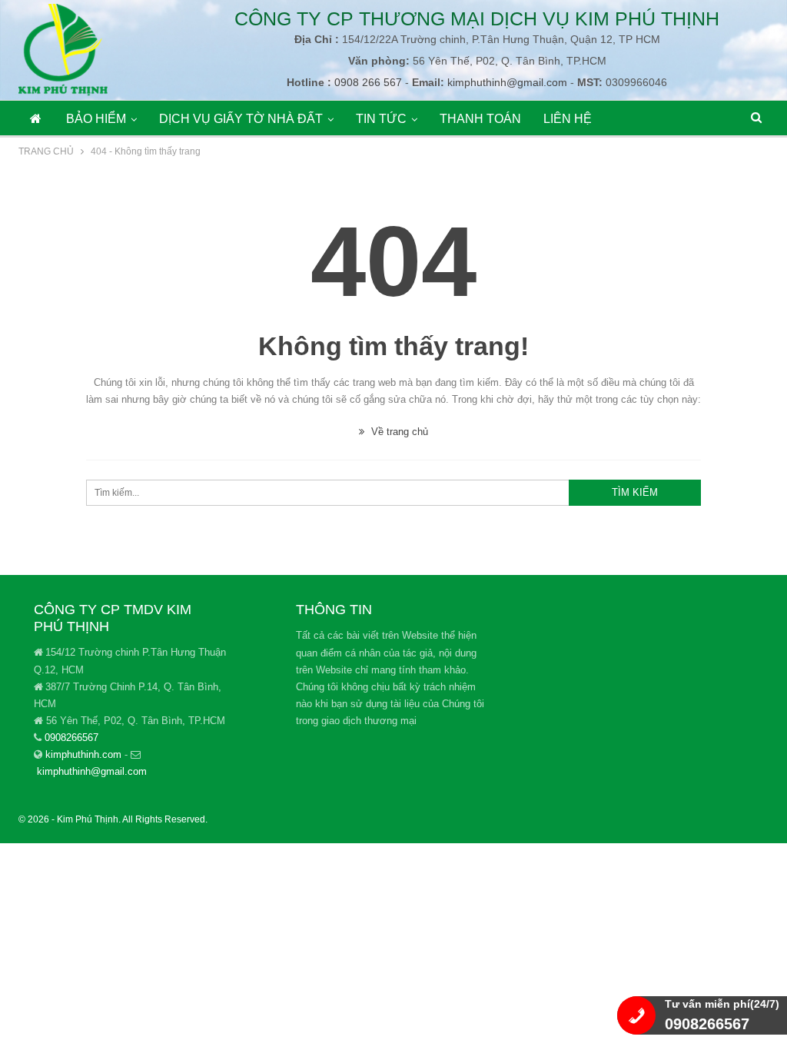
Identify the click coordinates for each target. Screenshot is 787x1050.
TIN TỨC (381, 118)
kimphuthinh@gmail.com (507, 82)
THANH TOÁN (480, 118)
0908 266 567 (366, 82)
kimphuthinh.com (83, 754)
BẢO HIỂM (96, 118)
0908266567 (71, 737)
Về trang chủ (398, 431)
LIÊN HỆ (567, 118)
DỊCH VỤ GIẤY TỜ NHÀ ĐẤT (241, 118)
